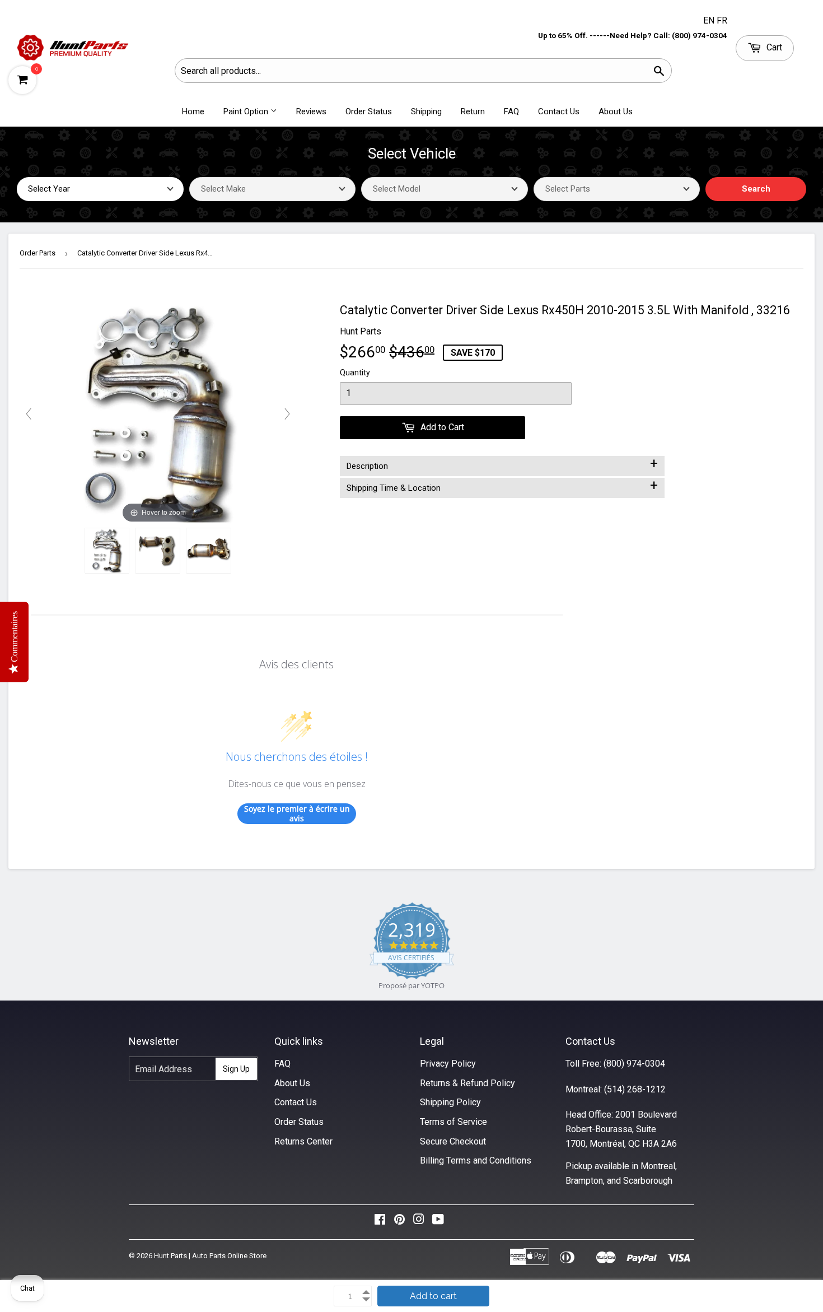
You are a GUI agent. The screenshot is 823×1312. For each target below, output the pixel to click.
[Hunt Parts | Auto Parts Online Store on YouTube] (438, 1222)
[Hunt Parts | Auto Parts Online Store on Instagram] (418, 1222)
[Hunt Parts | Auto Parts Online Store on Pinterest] (399, 1222)
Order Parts (37, 253)
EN (710, 20)
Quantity (355, 372)
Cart (773, 47)
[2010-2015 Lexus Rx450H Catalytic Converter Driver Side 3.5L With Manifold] (107, 550)
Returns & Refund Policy (467, 1083)
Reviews (311, 111)
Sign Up (236, 1068)
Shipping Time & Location (502, 486)
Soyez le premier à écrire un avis (297, 813)
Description (502, 464)
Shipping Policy (450, 1102)
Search (756, 189)
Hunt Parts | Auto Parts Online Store (210, 1255)
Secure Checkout (453, 1141)
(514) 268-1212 (635, 1089)
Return (473, 111)
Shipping (426, 111)
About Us (615, 111)
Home (193, 111)
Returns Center (303, 1141)
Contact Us (558, 111)
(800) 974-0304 (634, 1063)
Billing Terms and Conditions (475, 1160)
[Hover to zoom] (157, 413)
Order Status (368, 111)
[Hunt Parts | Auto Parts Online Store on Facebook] (380, 1222)
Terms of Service (453, 1121)
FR (722, 20)
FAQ (511, 111)
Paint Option (246, 111)
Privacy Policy (448, 1063)
